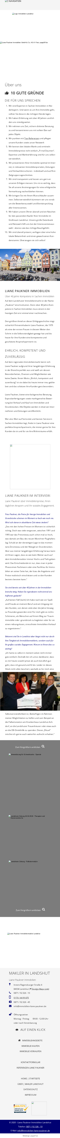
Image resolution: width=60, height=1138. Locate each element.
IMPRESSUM (30, 1094)
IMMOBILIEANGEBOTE (31, 1040)
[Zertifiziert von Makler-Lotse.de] (21, 1112)
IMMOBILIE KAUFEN (31, 1046)
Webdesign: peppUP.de (30, 1136)
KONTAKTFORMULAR (30, 1062)
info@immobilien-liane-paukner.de (33, 1130)
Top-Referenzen (31, 138)
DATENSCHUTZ (31, 1089)
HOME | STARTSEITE (30, 1078)
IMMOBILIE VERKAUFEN (30, 1051)
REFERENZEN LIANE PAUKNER (30, 1067)
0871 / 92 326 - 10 (34, 1126)
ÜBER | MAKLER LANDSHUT (30, 1084)
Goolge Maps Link (39, 988)
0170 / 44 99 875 (21, 997)
